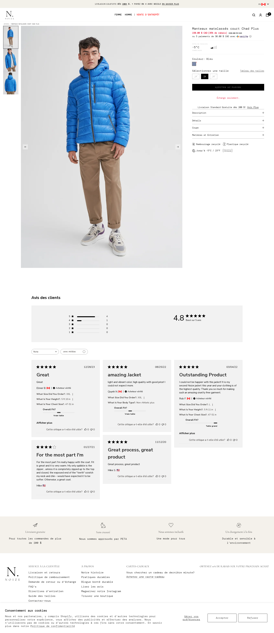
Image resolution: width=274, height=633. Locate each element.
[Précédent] (25, 146)
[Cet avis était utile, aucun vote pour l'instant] (85, 429)
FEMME (118, 15)
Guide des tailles (42, 596)
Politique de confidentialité (52, 626)
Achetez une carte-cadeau (145, 576)
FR (259, 4)
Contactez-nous (40, 600)
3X (213, 76)
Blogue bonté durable (97, 582)
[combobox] (45, 351)
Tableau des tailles (252, 70)
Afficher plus (44, 423)
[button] (228, 36)
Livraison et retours (44, 572)
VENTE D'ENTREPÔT (148, 15)
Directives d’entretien (46, 591)
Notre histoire (92, 572)
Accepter (222, 618)
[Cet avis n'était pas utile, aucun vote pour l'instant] (91, 429)
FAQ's (32, 586)
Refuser (252, 618)
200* (124, 4)
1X (196, 76)
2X (204, 76)
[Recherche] (253, 15)
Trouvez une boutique (97, 596)
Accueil (6, 24)
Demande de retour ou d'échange (52, 582)
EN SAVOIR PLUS (170, 4)
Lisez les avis (92, 586)
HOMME (128, 15)
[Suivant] (177, 146)
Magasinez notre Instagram (101, 591)
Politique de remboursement (49, 577)
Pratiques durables (95, 577)
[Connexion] (260, 15)
